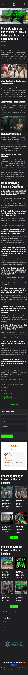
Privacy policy (3, 611)
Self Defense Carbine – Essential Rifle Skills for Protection (7, 573)
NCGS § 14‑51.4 (8, 397)
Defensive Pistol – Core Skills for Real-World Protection (20, 502)
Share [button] (4, 45)
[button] (2, 3)
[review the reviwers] (5, 458)
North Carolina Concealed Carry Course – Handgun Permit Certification (6, 503)
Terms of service (22, 611)
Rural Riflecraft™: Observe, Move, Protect (6, 597)
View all (14, 537)
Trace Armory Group (8, 667)
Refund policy (12, 611)
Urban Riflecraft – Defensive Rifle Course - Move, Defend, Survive (20, 573)
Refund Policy (6, 634)
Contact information (14, 671)
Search (4, 621)
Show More (6, 465)
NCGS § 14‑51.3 (8, 395)
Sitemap (5, 630)
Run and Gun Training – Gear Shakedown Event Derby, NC (20, 598)
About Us (5, 624)
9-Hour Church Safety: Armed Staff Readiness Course (7, 528)
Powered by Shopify (16, 667)
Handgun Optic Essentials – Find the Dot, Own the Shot (20, 528)
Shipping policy (14, 613)
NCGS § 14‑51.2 (8, 393)
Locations (5, 627)
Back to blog (14, 404)
